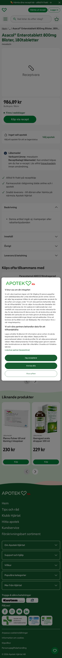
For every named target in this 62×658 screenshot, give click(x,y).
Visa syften (31, 373)
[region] (31, 329)
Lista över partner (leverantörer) (17, 350)
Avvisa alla (31, 365)
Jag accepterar (31, 358)
